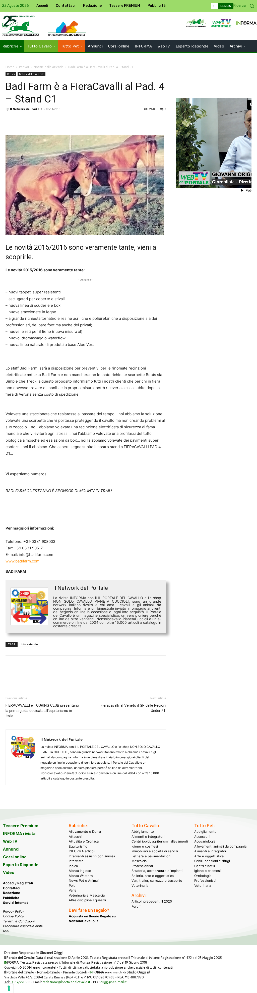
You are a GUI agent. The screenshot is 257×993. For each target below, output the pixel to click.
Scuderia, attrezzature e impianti (157, 871)
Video (8, 872)
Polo (72, 885)
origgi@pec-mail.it (113, 982)
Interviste (76, 861)
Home (10, 67)
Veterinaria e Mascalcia (87, 895)
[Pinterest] (34, 120)
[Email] (57, 120)
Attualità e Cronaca (84, 841)
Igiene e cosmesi (145, 846)
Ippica (73, 866)
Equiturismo (78, 846)
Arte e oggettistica (209, 856)
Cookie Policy (13, 916)
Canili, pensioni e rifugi (212, 861)
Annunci (11, 849)
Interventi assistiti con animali (92, 856)
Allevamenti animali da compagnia (220, 846)
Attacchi (75, 836)
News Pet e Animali (84, 880)
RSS (6, 931)
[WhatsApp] (45, 120)
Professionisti (142, 866)
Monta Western (81, 876)
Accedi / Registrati (18, 883)
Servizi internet (15, 903)
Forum (136, 906)
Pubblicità (11, 898)
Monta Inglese (80, 871)
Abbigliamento (143, 831)
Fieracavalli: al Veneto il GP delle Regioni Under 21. (133, 708)
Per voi (24, 67)
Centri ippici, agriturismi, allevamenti (160, 841)
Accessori (202, 836)
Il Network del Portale (26, 109)
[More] (80, 120)
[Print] (68, 120)
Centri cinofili (204, 866)
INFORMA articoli (82, 851)
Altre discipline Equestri (87, 900)
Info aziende (29, 644)
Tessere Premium (20, 825)
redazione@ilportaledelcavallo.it (66, 982)
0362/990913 (20, 982)
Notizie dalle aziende (48, 67)
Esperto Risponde (20, 864)
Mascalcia (139, 861)
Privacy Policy (13, 911)
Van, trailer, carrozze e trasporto (157, 880)
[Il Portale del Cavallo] (67, 29)
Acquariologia (204, 841)
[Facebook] (11, 120)
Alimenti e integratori (148, 836)
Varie (73, 890)
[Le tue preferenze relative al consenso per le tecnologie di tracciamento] (9, 988)
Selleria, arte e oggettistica (153, 876)
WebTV (10, 841)
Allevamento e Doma (85, 831)
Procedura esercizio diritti (23, 926)
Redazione (11, 893)
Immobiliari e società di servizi (155, 851)
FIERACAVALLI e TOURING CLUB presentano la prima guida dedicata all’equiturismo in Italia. (42, 710)
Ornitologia (202, 876)
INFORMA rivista (19, 833)
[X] (22, 120)
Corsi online (15, 856)
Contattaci (11, 888)
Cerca (225, 6)
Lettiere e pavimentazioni (151, 856)
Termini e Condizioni (19, 921)
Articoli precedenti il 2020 (152, 901)
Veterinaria (140, 885)
